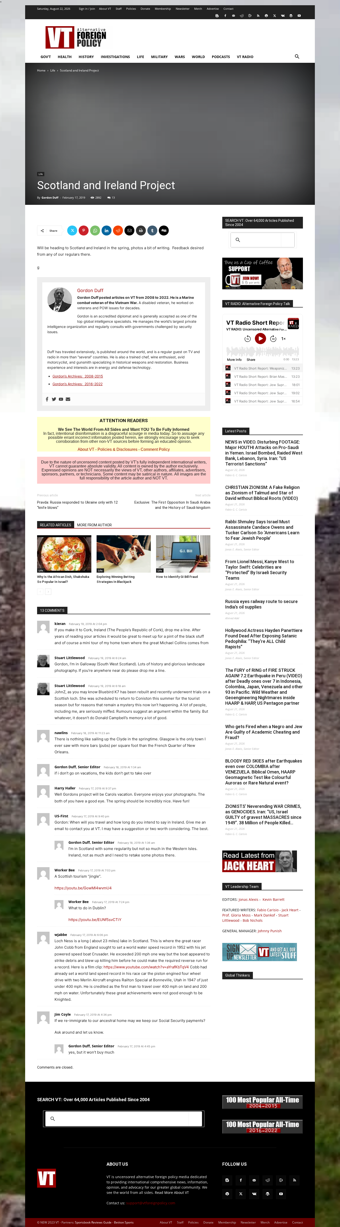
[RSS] (258, 15)
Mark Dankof (264, 915)
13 (113, 197)
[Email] (129, 230)
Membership (163, 8)
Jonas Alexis (248, 899)
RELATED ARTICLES (55, 525)
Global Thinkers (237, 975)
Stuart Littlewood (70, 657)
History (86, 56)
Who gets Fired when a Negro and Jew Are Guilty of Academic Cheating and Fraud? (263, 732)
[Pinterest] (84, 230)
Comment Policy (155, 449)
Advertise (213, 8)
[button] (297, 57)
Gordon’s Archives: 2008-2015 (78, 376)
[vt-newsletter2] (259, 959)
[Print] (141, 230)
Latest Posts (235, 431)
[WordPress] (291, 15)
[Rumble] (250, 15)
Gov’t (46, 56)
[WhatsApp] (95, 230)
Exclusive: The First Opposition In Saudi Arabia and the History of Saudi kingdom (172, 505)
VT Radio (245, 56)
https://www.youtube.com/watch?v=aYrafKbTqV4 (146, 967)
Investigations (115, 56)
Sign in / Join (87, 8)
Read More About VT (172, 1192)
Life (140, 56)
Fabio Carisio (268, 910)
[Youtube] (299, 15)
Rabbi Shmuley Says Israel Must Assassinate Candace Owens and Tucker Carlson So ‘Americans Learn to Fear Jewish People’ (262, 530)
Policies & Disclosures (117, 449)
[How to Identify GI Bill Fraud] (183, 554)
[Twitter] (274, 15)
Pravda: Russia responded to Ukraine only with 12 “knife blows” (77, 505)
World (198, 56)
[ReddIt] (118, 230)
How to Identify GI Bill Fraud (177, 577)
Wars (180, 56)
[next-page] (48, 592)
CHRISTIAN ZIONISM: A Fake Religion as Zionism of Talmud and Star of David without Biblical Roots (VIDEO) (262, 493)
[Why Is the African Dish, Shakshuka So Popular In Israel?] (64, 554)
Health (65, 56)
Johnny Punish (270, 930)
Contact (228, 8)
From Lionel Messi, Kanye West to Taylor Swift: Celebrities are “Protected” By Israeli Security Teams (259, 570)
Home (41, 70)
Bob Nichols (253, 920)
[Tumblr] (152, 230)
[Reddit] (241, 15)
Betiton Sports (124, 1222)
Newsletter (182, 8)
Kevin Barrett (273, 899)
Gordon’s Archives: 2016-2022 (78, 384)
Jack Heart (290, 910)
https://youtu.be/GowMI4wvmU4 (83, 888)
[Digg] (164, 230)
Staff (118, 8)
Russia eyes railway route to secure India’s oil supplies (261, 604)
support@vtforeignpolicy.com (150, 1203)
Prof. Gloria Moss (236, 915)
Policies (131, 8)
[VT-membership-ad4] (262, 288)
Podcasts (221, 56)
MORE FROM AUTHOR (94, 525)
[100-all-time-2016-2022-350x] (262, 1132)
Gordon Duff (50, 197)
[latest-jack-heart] (259, 870)
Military (159, 56)
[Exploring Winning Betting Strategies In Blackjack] (124, 554)
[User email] (68, 399)
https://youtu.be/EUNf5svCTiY (94, 919)
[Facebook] (225, 15)
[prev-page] (40, 592)
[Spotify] (266, 15)
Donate (145, 8)
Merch (198, 8)
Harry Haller (65, 788)
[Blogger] (217, 15)
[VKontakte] (282, 15)
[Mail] (233, 15)
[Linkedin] (107, 230)
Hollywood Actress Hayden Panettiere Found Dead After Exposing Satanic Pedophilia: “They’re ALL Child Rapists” (263, 638)
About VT (105, 8)
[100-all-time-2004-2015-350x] (262, 1107)
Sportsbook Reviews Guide (93, 1222)
